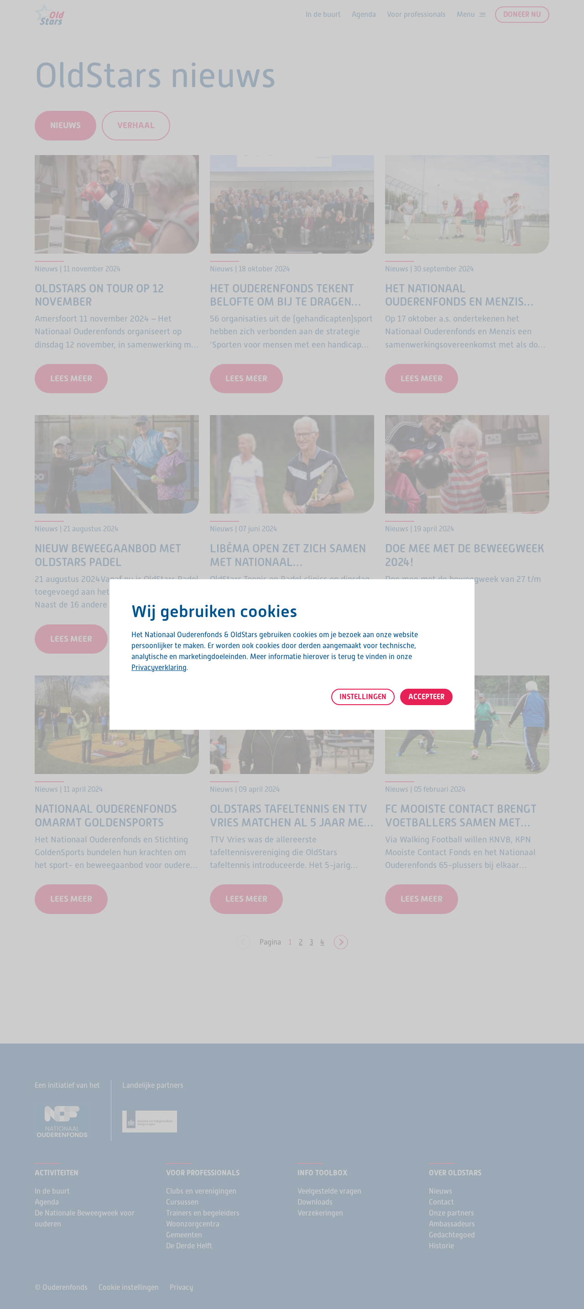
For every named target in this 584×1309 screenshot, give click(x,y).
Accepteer (426, 696)
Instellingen (362, 696)
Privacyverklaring (159, 667)
